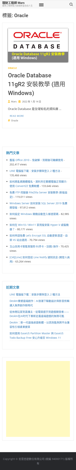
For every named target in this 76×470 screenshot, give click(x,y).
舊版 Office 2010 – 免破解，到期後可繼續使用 (36, 160)
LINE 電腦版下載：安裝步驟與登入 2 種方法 (35, 171)
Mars (14, 101)
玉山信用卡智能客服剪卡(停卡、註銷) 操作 (34, 246)
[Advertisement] (38, 399)
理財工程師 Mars (13, 3)
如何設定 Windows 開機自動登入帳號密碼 (34, 214)
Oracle (12, 68)
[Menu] (41, 5)
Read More (17, 116)
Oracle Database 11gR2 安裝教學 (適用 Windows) (36, 84)
